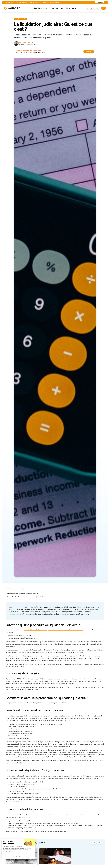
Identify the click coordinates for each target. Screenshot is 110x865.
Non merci (7, 856)
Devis (103, 8)
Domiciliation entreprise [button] (41, 8)
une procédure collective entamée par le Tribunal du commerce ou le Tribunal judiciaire (53, 630)
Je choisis (18, 856)
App (62, 8)
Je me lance (88, 51)
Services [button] (55, 8)
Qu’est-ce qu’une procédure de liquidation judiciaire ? (23, 593)
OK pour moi (29, 856)
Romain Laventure (27, 42)
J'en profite (100, 2)
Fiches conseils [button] (71, 8)
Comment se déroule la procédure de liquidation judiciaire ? (25, 597)
